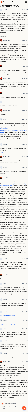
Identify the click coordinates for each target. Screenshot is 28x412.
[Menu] (26, 2)
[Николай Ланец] (1, 40)
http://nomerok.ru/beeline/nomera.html (10, 152)
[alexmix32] (1, 10)
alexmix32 (5, 9)
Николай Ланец (6, 40)
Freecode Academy (9, 2)
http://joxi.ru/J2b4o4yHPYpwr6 (8, 324)
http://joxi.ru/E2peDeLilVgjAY (8, 315)
